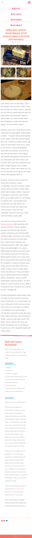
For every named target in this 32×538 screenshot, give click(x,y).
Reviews (16, 20)
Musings (16, 25)
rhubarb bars (8, 492)
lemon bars (19, 489)
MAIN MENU (29, 2)
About (16, 8)
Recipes (16, 14)
